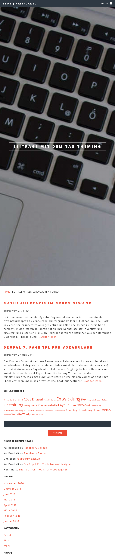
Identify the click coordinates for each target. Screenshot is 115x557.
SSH (55, 411)
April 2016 (10, 505)
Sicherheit (49, 411)
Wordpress (28, 414)
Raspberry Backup (35, 447)
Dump (53, 400)
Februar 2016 (12, 515)
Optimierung (96, 406)
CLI (11, 400)
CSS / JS (20, 400)
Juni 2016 (10, 494)
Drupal (37, 399)
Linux (72, 405)
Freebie (98, 400)
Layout (63, 405)
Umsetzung (85, 410)
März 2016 (10, 510)
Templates (61, 411)
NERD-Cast (83, 405)
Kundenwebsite (48, 405)
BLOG (20, 3)
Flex (83, 399)
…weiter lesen (48, 336)
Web (6, 540)
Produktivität (29, 411)
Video (106, 410)
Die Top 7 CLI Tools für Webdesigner (48, 464)
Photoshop (19, 411)
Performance (9, 411)
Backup (6, 400)
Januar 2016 (11, 521)
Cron (15, 400)
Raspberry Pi (39, 411)
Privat (7, 535)
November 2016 (14, 483)
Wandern (7, 415)
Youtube (39, 415)
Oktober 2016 (12, 488)
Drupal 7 (46, 400)
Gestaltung (13, 404)
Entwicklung (68, 399)
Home (7, 291)
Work (7, 545)
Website (17, 414)
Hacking (27, 406)
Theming (71, 410)
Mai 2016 (9, 499)
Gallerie (105, 400)
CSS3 (27, 399)
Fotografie (91, 400)
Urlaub (97, 410)
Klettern (34, 406)
